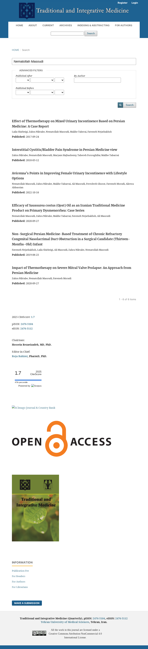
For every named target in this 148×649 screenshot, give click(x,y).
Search (91, 33)
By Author (79, 75)
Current (48, 25)
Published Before (25, 88)
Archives (65, 25)
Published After (24, 75)
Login (135, 2)
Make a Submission (27, 603)
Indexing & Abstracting (93, 25)
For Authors (123, 25)
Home (19, 25)
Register (122, 2)
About (33, 25)
